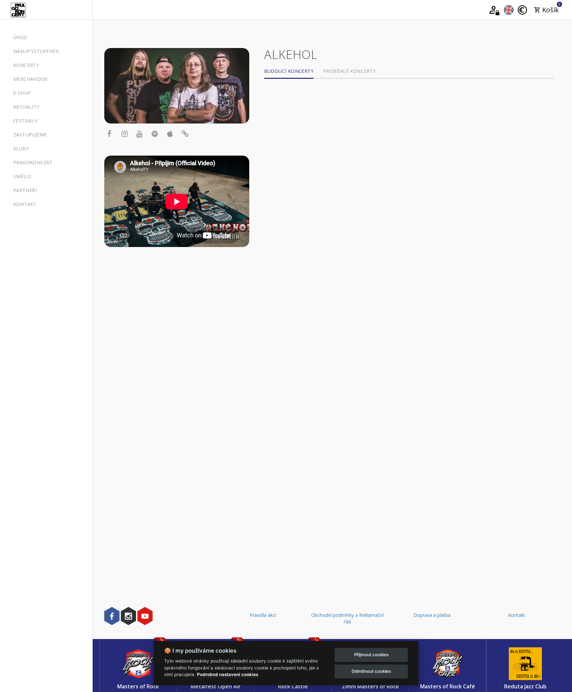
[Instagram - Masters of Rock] (128, 616)
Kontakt (24, 204)
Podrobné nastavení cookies (227, 674)
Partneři (25, 190)
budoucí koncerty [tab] (288, 71)
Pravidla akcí (263, 615)
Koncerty (26, 65)
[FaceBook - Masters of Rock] (111, 616)
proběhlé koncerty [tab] (349, 71)
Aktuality (26, 107)
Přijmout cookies (371, 654)
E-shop (22, 93)
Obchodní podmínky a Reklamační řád (347, 618)
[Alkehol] (176, 85)
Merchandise (30, 79)
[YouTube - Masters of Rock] (145, 616)
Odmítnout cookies (371, 671)
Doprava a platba (432, 615)
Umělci (22, 176)
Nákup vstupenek (36, 51)
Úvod (20, 37)
